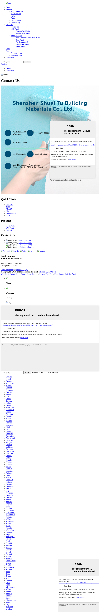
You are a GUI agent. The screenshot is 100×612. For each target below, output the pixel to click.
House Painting (32, 274)
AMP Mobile (51, 272)
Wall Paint (15, 29)
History (13, 16)
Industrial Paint (16, 36)
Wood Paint (20, 46)
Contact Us (10, 57)
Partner (13, 18)
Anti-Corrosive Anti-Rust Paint (28, 38)
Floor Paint (15, 27)
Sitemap (42, 272)
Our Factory (15, 22)
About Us (9, 9)
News (8, 51)
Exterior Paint (70, 274)
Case (8, 49)
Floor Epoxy (59, 274)
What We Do (16, 14)
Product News (16, 55)
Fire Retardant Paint (23, 42)
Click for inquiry (7, 270)
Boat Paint (20, 40)
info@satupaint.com (26, 247)
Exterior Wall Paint (23, 31)
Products (9, 25)
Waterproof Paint (22, 44)
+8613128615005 (25, 240)
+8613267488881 (25, 243)
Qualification (16, 20)
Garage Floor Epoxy (18, 274)
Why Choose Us (17, 11)
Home (8, 7)
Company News (17, 53)
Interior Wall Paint (23, 33)
